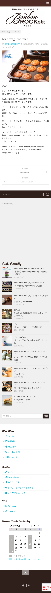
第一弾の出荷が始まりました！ (28, 388)
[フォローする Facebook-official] (43, 194)
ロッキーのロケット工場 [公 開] (28, 327)
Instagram (11, 511)
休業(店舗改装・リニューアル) (27, 559)
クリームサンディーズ (10, 32)
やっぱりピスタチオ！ (24, 399)
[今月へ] (34, 526)
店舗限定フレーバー (23, 302)
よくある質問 (13, 452)
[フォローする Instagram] (47, 194)
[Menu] (47, 3)
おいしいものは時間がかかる (20, 488)
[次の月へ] (39, 526)
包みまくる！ (20, 374)
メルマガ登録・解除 (16, 493)
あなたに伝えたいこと (17, 482)
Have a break (13, 477)
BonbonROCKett (12, 44)
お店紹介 (11, 441)
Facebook (11, 506)
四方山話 (17, 310)
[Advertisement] (25, 230)
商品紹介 (11, 447)
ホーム (10, 436)
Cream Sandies (20, 269)
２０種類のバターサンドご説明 (28, 286)
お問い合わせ (11, 457)
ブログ (16, 324)
